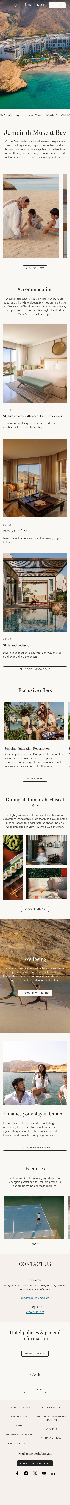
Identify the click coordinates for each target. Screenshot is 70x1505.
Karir (19, 1426)
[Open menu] (6, 5)
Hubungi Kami (19, 1417)
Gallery (51, 115)
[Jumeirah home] (35, 5)
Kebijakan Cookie (19, 1443)
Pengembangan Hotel (19, 1435)
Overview (35, 115)
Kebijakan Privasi (51, 1438)
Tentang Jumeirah (19, 1408)
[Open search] (15, 5)
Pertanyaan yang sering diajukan (51, 1418)
